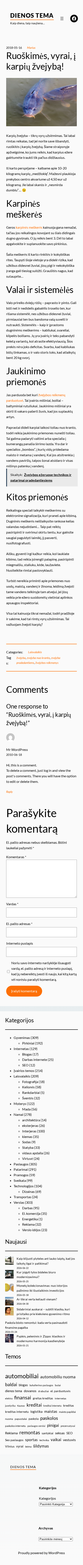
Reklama (28, 1224)
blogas (23, 1385)
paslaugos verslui (36, 1425)
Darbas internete (34, 1059)
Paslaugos (21, 1164)
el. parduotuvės (60, 1391)
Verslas (19, 1202)
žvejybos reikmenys (46, 662)
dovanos (30, 1391)
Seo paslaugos (14, 1440)
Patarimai (21, 1169)
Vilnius (9, 1446)
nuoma (9, 1418)
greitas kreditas (43, 1398)
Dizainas (28, 1191)
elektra (9, 1398)
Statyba (27, 1147)
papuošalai (21, 1418)
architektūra (31, 1120)
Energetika (30, 1219)
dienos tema (13, 1391)
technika (44, 1440)
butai (58, 1385)
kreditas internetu (17, 1411)
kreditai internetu (52, 1405)
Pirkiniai (28, 1043)
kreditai (34, 1404)
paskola (34, 1418)
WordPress (56, 1553)
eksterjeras (30, 1125)
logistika (36, 1411)
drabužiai (43, 1391)
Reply (9, 791)
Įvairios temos (24, 1071)
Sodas (26, 1142)
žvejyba (21, 658)
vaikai (56, 1439)
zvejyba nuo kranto (38, 658)
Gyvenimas (22, 1038)
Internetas (21, 1049)
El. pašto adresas (19, 924)
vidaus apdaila (32, 1153)
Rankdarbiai (31, 1092)
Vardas (12, 904)
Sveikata (20, 1180)
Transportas (22, 1197)
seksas (60, 1433)
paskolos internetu (15, 1425)
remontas (29, 1432)
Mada (26, 1109)
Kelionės (28, 1087)
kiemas (27, 1137)
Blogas (27, 1054)
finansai (22, 1397)
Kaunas (21, 1405)
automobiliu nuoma (58, 1376)
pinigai (53, 1425)
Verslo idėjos (31, 1230)
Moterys (20, 1104)
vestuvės (69, 1440)
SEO (25, 1065)
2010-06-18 (14, 754)
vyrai (19, 1446)
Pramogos (21, 1175)
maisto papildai (67, 1411)
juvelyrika (10, 1405)
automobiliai (22, 1376)
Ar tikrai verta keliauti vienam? (37, 1299)
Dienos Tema (32, 15)
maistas (50, 1411)
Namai (18, 1114)
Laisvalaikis (35, 652)
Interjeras (29, 1131)
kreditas (68, 1405)
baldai (11, 1384)
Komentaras (16, 857)
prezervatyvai (68, 1425)
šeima (28, 1446)
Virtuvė (27, 1158)
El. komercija (31, 1213)
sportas (31, 1439)
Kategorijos (47, 1498)
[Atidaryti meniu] (61, 18)
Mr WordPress (17, 749)
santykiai (47, 1433)
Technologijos (24, 1186)
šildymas (41, 1445)
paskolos (49, 1418)
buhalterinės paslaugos (41, 1385)
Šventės (27, 1098)
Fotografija (30, 1082)
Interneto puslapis (19, 943)
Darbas (27, 1208)
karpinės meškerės (29, 227)
